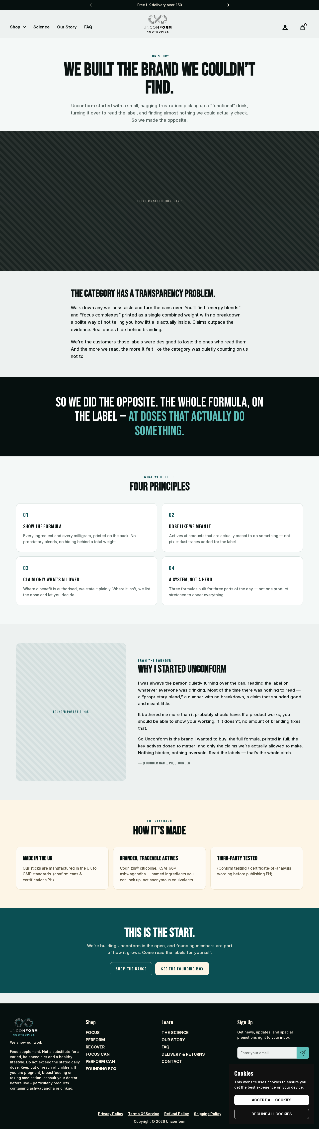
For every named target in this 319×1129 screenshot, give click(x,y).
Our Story (173, 1039)
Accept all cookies (272, 1100)
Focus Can (98, 1054)
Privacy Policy (110, 1114)
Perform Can (100, 1061)
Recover (95, 1046)
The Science (175, 1032)
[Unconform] (157, 24)
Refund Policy (176, 1114)
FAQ (165, 1046)
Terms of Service (143, 1114)
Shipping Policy (207, 1114)
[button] (302, 27)
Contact (171, 1061)
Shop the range (131, 968)
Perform (95, 1039)
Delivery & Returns (183, 1054)
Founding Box (101, 1068)
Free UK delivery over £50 (159, 5)
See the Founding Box (182, 968)
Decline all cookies (271, 1114)
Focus (93, 1032)
